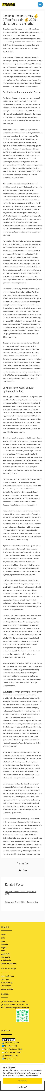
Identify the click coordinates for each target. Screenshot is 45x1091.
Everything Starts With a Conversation (21, 902)
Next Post (23, 870)
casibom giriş (7, 691)
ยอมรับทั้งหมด (22, 1081)
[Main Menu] (40, 4)
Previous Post (23, 863)
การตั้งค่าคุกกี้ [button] (22, 1087)
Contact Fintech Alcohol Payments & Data (20, 892)
